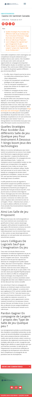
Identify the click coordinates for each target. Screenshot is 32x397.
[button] (3, 23)
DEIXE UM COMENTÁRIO (12, 366)
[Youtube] (20, 387)
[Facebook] (11, 387)
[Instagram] (16, 387)
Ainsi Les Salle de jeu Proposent (16, 40)
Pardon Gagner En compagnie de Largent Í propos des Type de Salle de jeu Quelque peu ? (17, 48)
